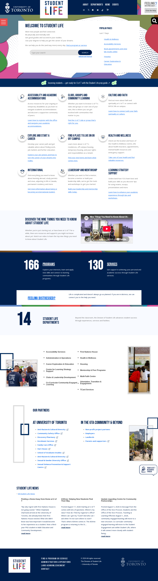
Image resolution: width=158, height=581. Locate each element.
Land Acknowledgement (53, 565)
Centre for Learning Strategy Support (58, 370)
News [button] (107, 4)
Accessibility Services (112, 44)
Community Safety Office (48, 433)
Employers (90, 433)
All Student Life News (26, 494)
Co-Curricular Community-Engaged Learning (61, 384)
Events (115, 4)
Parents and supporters (95, 441)
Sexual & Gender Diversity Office (51, 460)
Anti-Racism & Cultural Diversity (51, 429)
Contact (45, 569)
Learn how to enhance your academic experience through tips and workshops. (123, 195)
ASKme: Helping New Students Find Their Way (77, 500)
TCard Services (87, 390)
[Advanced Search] (154, 20)
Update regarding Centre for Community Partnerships (118, 500)
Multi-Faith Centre (88, 376)
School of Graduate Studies (49, 452)
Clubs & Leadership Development (61, 377)
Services (112, 264)
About (85, 4)
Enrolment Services (45, 441)
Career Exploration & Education (60, 364)
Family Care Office (45, 445)
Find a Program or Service (54, 558)
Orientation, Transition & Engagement (90, 382)
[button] (4, 22)
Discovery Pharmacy (46, 437)
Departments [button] (97, 4)
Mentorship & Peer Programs (93, 370)
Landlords (89, 437)
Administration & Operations (58, 358)
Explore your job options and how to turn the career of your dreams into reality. (42, 158)
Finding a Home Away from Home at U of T (39, 500)
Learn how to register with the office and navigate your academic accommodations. (42, 123)
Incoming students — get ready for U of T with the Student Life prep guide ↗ (79, 82)
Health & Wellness (111, 39)
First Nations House (89, 352)
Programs (49, 264)
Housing (107, 56)
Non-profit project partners (97, 429)
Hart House (42, 449)
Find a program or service (76, 45)
